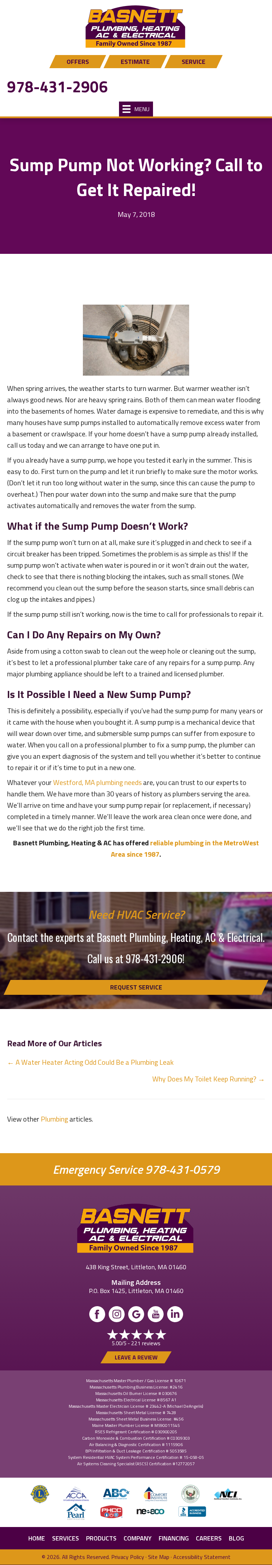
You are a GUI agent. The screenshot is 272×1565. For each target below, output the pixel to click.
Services (65, 1538)
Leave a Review (136, 1357)
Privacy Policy (127, 1557)
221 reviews (145, 1343)
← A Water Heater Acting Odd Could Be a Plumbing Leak (90, 1062)
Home (36, 1538)
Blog (236, 1538)
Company (138, 1538)
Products (101, 1538)
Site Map (158, 1557)
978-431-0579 (182, 1169)
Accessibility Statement (202, 1557)
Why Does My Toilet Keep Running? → (208, 1078)
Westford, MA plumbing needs (97, 782)
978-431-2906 (57, 86)
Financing (174, 1538)
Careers (209, 1538)
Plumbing (54, 1118)
